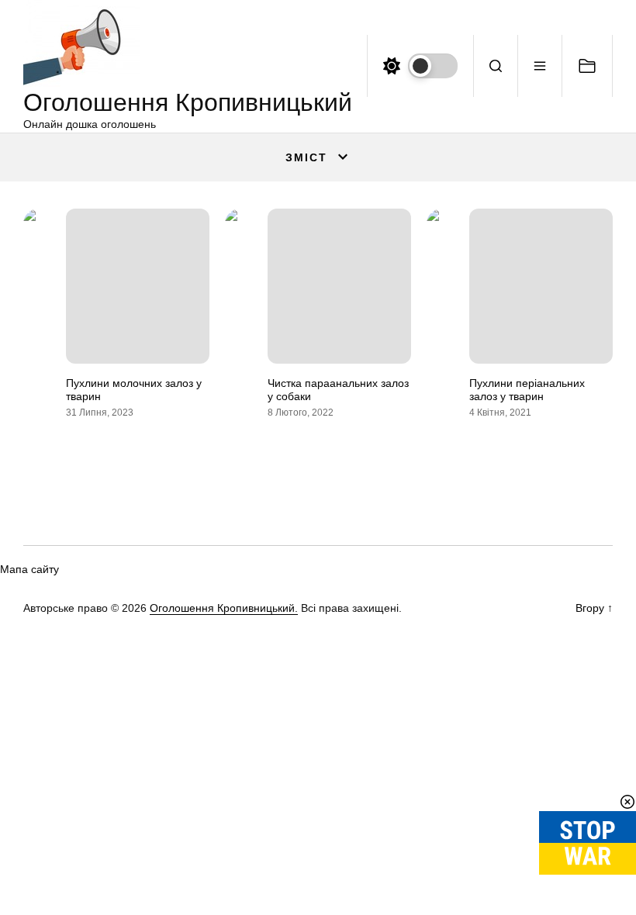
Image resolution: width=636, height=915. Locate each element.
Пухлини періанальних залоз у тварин (527, 389)
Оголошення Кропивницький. (224, 608)
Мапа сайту (29, 569)
